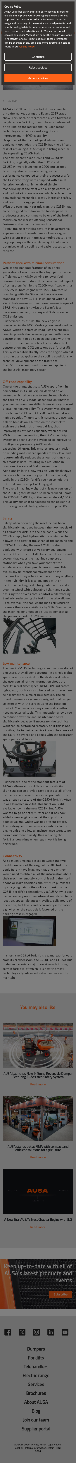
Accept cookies (38, 78)
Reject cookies (38, 67)
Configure (38, 57)
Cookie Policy (26, 46)
